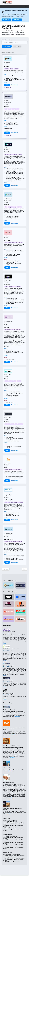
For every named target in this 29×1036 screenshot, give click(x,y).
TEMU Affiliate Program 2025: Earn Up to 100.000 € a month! (14, 729)
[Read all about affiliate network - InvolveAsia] (14, 691)
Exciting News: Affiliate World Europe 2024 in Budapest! (12, 809)
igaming (7, 154)
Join (7, 85)
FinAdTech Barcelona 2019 (9, 709)
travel (13, 108)
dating (11, 68)
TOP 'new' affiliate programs (10, 827)
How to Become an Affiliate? (9, 782)
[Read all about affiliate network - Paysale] (8, 96)
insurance (14, 242)
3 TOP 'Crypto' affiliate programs (11, 856)
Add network (6, 19)
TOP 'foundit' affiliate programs (10, 836)
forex (15, 381)
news (16, 424)
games (13, 329)
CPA (6, 108)
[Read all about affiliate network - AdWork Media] (8, 490)
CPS (12, 502)
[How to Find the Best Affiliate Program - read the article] (6, 741)
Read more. (17, 716)
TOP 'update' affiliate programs (10, 821)
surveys (9, 207)
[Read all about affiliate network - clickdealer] (14, 663)
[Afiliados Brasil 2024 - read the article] (6, 763)
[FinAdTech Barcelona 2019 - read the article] (6, 707)
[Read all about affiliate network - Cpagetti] (8, 58)
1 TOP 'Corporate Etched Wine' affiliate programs (14, 858)
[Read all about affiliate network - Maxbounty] (8, 232)
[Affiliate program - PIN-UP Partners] (20, 612)
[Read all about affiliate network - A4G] (8, 459)
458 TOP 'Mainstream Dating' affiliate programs (14, 855)
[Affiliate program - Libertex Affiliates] (20, 619)
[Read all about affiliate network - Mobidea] (8, 414)
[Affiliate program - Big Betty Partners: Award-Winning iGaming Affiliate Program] (8, 604)
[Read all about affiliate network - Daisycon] (14, 646)
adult (12, 424)
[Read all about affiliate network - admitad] (8, 317)
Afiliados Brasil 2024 (7, 767)
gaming (15, 154)
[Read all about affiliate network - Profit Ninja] (8, 144)
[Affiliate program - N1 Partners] (8, 612)
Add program (17, 19)
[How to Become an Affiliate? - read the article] (6, 777)
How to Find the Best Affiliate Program (11, 745)
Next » (24, 569)
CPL (9, 502)
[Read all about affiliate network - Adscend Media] (8, 529)
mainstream (7, 424)
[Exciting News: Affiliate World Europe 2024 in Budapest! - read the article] (6, 804)
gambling (7, 68)
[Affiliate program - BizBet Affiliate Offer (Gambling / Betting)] (20, 604)
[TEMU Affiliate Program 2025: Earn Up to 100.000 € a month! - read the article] (6, 723)
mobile (15, 469)
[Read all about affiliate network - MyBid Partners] (14, 630)
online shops (8, 329)
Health (10, 541)
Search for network (6, 40)
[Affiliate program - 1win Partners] (8, 597)
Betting (6, 286)
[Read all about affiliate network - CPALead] (8, 194)
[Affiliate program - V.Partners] (8, 619)
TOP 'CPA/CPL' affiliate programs (11, 820)
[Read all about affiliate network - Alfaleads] (8, 276)
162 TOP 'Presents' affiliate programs (12, 854)
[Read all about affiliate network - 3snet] (8, 371)
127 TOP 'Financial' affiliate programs (12, 861)
